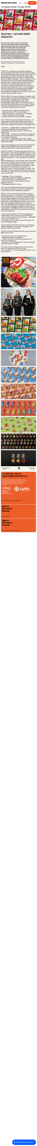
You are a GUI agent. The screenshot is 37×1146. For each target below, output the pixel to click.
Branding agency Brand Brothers (11, 500)
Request (6, 511)
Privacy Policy (6, 516)
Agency (5, 506)
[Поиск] (26, 3)
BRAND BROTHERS (9, 3)
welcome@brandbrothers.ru (14, 476)
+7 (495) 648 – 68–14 (11, 474)
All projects (7, 509)
